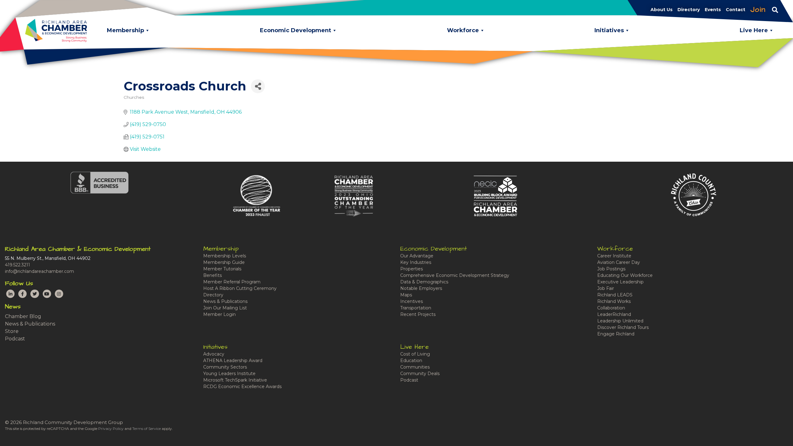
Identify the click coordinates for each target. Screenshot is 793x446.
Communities (415, 367)
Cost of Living (415, 354)
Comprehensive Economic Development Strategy (454, 275)
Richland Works (614, 301)
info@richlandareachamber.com (39, 271)
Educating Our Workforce (625, 275)
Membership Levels (224, 256)
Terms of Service (146, 428)
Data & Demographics (424, 282)
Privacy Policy (111, 428)
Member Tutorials (222, 269)
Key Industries (415, 262)
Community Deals (420, 373)
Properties (411, 269)
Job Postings (611, 269)
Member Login (219, 314)
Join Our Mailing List (225, 308)
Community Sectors (225, 367)
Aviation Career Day (618, 262)
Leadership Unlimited (620, 321)
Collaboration (611, 308)
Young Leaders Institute (229, 373)
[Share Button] (258, 86)
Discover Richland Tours (623, 327)
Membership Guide (224, 262)
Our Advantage (416, 256)
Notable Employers (421, 288)
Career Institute (614, 256)
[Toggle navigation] (775, 9)
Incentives (411, 301)
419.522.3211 (17, 265)
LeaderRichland (614, 314)
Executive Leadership (620, 282)
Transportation (415, 308)
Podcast (15, 339)
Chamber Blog (23, 316)
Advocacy (213, 354)
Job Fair (605, 288)
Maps (406, 295)
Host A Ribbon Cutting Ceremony (240, 288)
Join (758, 9)
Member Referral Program (232, 282)
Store (12, 331)
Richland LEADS (615, 295)
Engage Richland (615, 334)
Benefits (212, 275)
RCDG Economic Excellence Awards (242, 386)
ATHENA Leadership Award (232, 360)
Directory (213, 295)
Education (411, 360)
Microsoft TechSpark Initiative (235, 380)
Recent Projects (418, 314)
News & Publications (30, 324)
